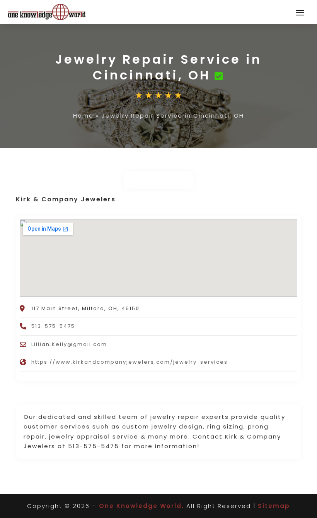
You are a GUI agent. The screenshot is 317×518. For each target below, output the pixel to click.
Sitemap (274, 506)
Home (83, 115)
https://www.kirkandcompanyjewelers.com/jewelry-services (129, 362)
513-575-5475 (53, 326)
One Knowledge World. (141, 506)
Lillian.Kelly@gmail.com (69, 344)
